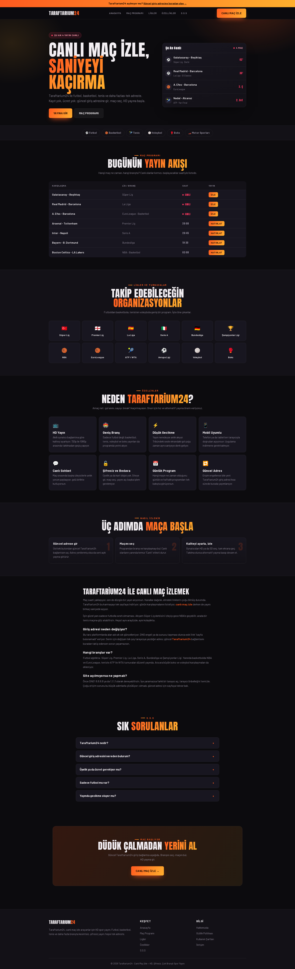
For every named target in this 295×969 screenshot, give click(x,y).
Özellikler (169, 13)
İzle (213, 194)
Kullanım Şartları (205, 939)
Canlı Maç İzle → (147, 870)
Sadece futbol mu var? (147, 783)
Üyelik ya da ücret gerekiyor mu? (147, 769)
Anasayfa (115, 13)
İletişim (200, 944)
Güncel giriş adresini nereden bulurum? (147, 756)
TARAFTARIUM (64, 12)
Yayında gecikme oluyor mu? (147, 796)
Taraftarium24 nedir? (147, 743)
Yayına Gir (60, 113)
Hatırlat (216, 223)
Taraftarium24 (181, 639)
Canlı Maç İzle (231, 13)
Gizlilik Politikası (204, 933)
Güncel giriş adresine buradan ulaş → (165, 3)
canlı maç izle (184, 604)
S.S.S (184, 13)
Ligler (153, 13)
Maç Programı (134, 13)
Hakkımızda (202, 927)
